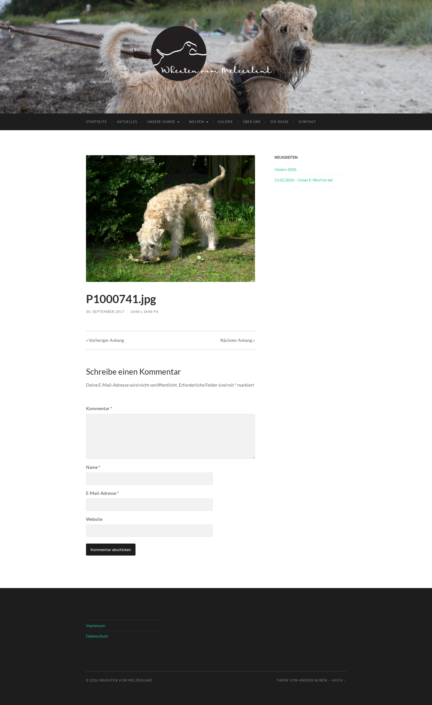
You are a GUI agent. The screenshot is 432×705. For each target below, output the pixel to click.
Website (94, 519)
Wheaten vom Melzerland (126, 680)
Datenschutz (97, 636)
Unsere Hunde (161, 122)
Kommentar (99, 408)
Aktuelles (127, 122)
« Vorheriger (105, 340)
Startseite (96, 122)
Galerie (225, 122)
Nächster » (237, 340)
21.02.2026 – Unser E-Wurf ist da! (303, 179)
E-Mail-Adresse (102, 493)
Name (93, 467)
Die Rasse (279, 122)
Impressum (95, 625)
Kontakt (307, 122)
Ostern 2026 (285, 169)
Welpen (196, 122)
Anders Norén (313, 680)
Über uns (251, 122)
